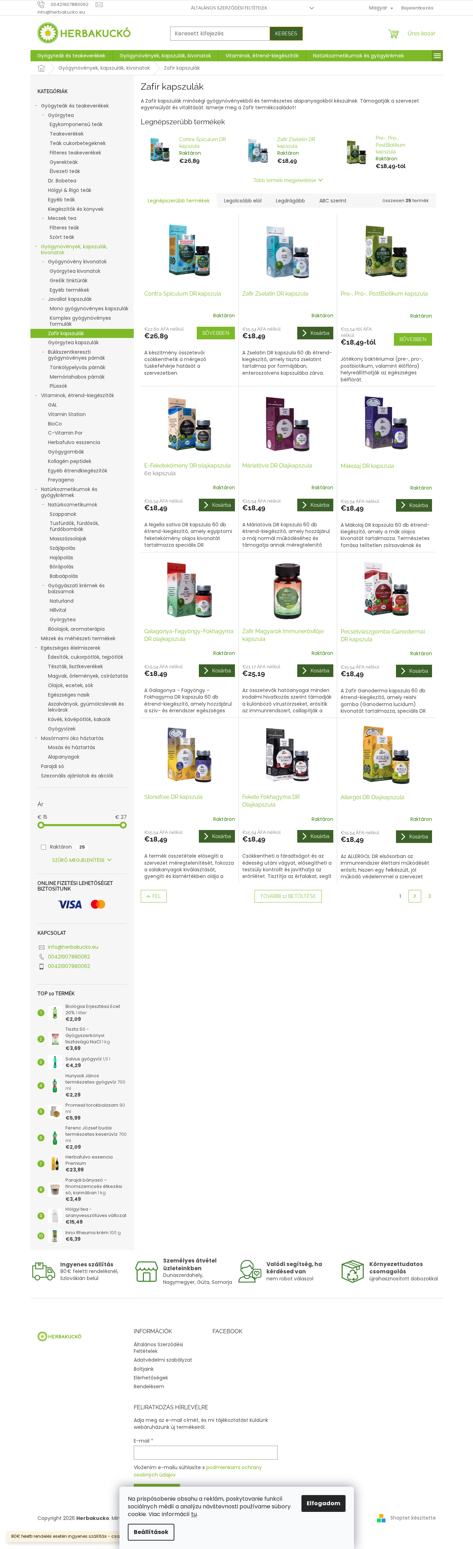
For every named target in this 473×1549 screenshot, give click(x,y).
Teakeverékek (67, 133)
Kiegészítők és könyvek (76, 209)
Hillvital (58, 610)
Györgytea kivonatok (75, 271)
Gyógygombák (66, 451)
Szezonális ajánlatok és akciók (77, 775)
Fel (156, 896)
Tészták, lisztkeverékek (75, 666)
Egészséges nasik (69, 694)
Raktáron (67, 846)
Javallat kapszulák (70, 299)
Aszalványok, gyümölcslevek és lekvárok (86, 706)
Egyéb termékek (69, 289)
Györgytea (61, 115)
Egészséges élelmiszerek (70, 647)
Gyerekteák (64, 162)
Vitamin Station (67, 414)
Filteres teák (64, 227)
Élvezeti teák (65, 171)
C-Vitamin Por (65, 432)
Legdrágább (290, 200)
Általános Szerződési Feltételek (229, 8)
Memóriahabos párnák (77, 376)
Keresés (286, 33)
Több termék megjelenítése (284, 180)
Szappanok (63, 514)
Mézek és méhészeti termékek (78, 638)
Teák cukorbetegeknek (78, 143)
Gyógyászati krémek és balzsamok (76, 588)
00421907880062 (69, 956)
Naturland (62, 600)
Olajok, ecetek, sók (70, 685)
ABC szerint (333, 200)
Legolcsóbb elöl (243, 200)
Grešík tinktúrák (69, 280)
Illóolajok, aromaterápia (76, 628)
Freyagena (61, 479)
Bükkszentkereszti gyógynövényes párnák (76, 354)
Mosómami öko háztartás (72, 738)
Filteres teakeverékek (75, 152)
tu (194, 1514)
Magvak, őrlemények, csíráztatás (88, 675)
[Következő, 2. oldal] (415, 896)
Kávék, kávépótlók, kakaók (79, 719)
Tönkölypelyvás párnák (77, 367)
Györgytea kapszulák (73, 342)
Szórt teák (62, 237)
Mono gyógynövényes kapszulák (89, 308)
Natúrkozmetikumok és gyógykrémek (69, 492)
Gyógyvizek (62, 728)
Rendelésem (149, 1386)
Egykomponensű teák (76, 124)
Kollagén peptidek (69, 461)
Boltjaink (144, 1368)
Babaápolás (64, 576)
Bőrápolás (62, 566)
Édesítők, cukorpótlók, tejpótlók (85, 657)
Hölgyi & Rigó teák (69, 190)
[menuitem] (71, 55)
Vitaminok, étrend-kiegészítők (77, 395)
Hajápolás (61, 557)
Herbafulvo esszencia (74, 442)
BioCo (55, 423)
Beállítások (151, 1532)
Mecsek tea (62, 218)
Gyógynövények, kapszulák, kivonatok (74, 249)
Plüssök (58, 385)
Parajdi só (52, 766)
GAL (52, 404)
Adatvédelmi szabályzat (163, 1359)
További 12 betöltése (288, 896)
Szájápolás (62, 548)
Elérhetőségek (151, 1377)
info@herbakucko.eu (73, 946)
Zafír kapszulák (66, 333)
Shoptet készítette (413, 1517)
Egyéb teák (61, 199)
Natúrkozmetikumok (72, 504)
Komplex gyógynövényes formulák (80, 320)
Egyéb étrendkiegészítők (77, 470)
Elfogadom (323, 1503)
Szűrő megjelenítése (78, 860)
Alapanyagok (63, 756)
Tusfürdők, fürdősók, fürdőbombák (74, 526)
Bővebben (215, 333)
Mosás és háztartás (71, 747)
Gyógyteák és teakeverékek (75, 105)
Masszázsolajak (68, 538)
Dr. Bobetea (62, 180)
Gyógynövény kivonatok (77, 261)
